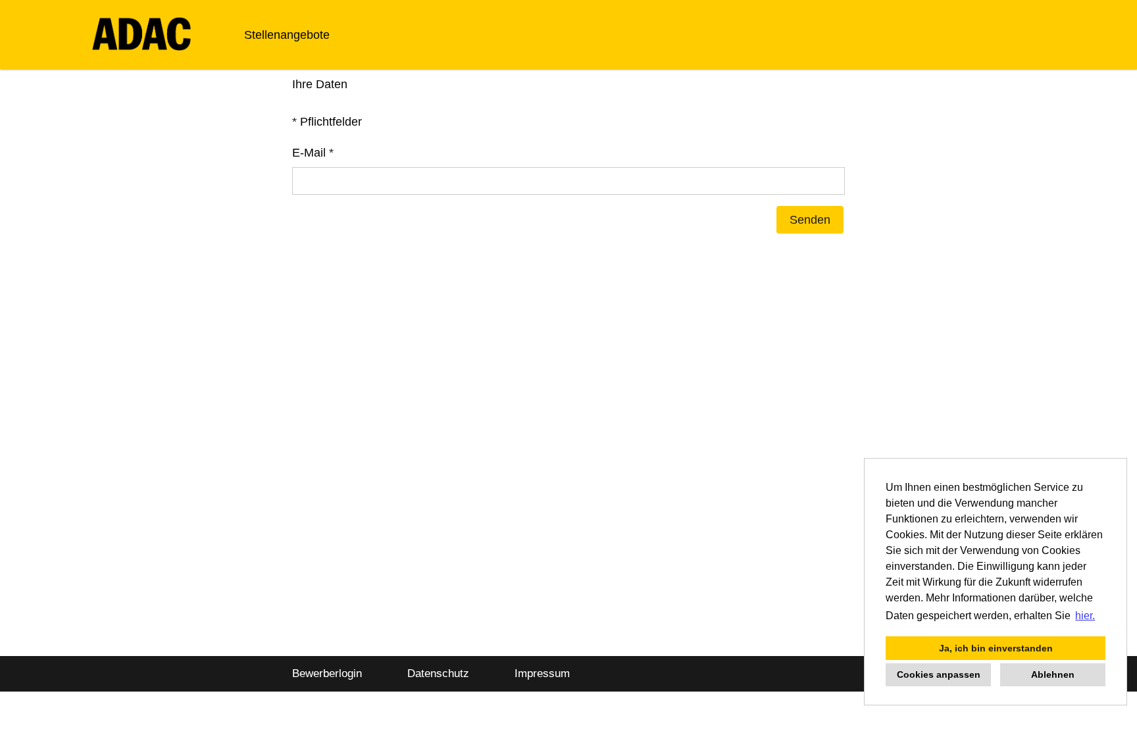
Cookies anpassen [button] (938, 674)
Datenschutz (438, 673)
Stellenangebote (287, 34)
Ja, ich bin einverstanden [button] (996, 648)
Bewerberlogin (327, 673)
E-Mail (313, 152)
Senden (810, 219)
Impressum (542, 673)
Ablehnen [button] (1052, 674)
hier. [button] (1085, 615)
